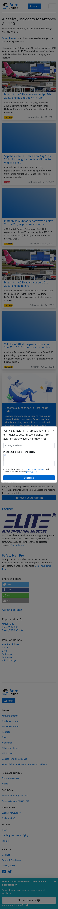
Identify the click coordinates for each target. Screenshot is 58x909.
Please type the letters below (19, 451)
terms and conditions (37, 469)
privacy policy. (31, 472)
